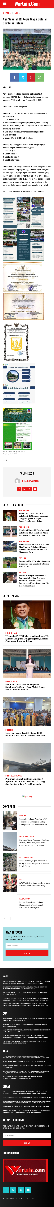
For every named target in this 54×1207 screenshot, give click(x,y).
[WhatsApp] (39, 77)
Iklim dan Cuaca (13, 776)
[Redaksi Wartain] (18, 481)
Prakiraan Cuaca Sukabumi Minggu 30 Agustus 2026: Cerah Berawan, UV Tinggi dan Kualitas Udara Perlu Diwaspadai (25, 781)
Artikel (18, 12)
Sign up (27, 953)
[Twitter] (23, 77)
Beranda (7, 12)
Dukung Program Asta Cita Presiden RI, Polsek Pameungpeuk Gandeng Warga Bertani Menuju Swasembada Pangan (27, 1102)
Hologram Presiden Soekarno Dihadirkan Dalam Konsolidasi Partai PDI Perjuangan (22, 1077)
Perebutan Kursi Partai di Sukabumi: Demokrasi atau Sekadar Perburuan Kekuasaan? (35, 564)
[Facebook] (14, 77)
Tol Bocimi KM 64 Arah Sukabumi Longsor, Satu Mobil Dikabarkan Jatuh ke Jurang (24, 1042)
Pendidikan (24, 510)
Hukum (22, 816)
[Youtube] (35, 489)
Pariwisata (24, 899)
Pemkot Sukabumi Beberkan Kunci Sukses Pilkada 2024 (24, 1061)
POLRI (22, 879)
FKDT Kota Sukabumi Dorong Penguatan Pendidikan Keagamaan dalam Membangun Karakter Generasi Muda (25, 1036)
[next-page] (9, 918)
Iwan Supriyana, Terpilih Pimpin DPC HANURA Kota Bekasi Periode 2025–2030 (25, 734)
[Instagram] (24, 489)
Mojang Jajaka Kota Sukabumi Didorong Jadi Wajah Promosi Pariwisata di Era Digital (31, 905)
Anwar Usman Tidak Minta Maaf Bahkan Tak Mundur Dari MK (27, 1106)
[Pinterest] (31, 77)
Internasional (26, 857)
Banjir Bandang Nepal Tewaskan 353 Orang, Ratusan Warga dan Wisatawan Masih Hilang (34, 863)
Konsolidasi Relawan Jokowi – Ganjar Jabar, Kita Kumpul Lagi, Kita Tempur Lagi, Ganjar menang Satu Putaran (26, 1072)
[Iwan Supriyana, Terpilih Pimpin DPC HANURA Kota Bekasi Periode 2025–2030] (27, 711)
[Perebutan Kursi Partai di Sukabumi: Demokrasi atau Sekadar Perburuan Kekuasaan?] (10, 562)
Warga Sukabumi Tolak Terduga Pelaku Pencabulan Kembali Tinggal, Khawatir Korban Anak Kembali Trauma (26, 1057)
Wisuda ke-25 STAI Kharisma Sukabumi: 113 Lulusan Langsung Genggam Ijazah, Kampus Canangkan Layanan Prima (26, 638)
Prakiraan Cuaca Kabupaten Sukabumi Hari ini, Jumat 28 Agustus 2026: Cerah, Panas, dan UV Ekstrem (34, 842)
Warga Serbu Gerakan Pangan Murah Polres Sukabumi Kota (27, 1097)
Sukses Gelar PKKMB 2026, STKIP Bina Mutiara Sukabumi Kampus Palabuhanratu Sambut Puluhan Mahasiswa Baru (25, 1004)
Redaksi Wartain (30, 481)
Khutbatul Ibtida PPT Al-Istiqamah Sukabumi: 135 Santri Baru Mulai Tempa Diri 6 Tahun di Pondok (34, 533)
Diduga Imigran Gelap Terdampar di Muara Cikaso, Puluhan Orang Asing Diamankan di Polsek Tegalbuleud (26, 1111)
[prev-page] (4, 918)
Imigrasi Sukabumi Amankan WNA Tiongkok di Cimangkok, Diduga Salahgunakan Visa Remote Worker (33, 822)
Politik (9, 730)
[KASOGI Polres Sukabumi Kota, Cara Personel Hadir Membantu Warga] (10, 883)
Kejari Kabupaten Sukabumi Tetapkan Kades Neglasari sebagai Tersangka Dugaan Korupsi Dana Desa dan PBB (25, 1092)
